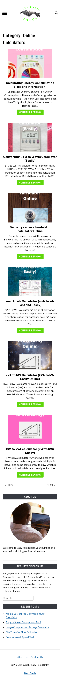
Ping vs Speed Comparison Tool (23, 622)
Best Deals (30, 673)
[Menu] (4, 14)
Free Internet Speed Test (20, 637)
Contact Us (36, 657)
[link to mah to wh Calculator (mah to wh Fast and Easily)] (30, 281)
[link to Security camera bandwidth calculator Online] (30, 207)
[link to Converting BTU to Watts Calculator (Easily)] (30, 137)
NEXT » (51, 485)
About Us (22, 657)
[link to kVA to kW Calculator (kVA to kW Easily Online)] (30, 355)
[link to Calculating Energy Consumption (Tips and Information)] (30, 63)
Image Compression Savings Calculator (27, 627)
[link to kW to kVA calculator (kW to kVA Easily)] (30, 429)
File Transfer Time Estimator (22, 632)
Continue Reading (30, 112)
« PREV (9, 485)
